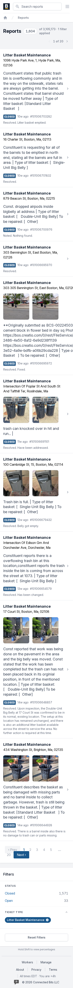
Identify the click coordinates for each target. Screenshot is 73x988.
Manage (46, 962)
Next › (21, 855)
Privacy (36, 969)
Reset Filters (36, 937)
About (20, 969)
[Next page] (67, 41)
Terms (53, 969)
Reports (23, 17)
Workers (27, 962)
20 (9, 855)
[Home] (5, 18)
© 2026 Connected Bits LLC (40, 982)
